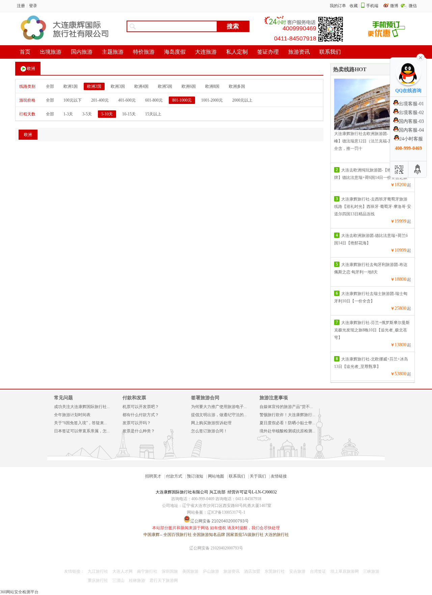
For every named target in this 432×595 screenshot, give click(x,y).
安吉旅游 (297, 571)
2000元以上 (242, 100)
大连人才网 (122, 571)
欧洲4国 (141, 86)
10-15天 (129, 114)
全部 (50, 86)
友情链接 (279, 476)
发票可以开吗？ (137, 423)
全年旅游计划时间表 (72, 414)
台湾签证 (318, 571)
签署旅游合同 (205, 397)
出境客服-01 (411, 103)
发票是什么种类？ (139, 431)
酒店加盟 (252, 571)
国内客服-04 (411, 130)
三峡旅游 (371, 571)
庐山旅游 (211, 571)
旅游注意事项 (274, 397)
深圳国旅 (170, 571)
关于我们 (258, 476)
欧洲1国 (70, 86)
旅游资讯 (231, 571)
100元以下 (72, 100)
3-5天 (87, 114)
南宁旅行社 (147, 571)
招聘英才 (153, 476)
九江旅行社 (98, 571)
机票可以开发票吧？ (141, 406)
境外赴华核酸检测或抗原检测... (287, 431)
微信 (413, 5)
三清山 (118, 580)
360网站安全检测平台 (19, 592)
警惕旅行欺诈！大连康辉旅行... (287, 414)
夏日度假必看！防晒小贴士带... (287, 423)
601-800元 (154, 100)
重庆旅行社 (98, 580)
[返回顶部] (417, 169)
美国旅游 (190, 571)
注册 (21, 5)
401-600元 (127, 100)
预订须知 (195, 476)
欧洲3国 (118, 86)
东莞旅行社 (275, 571)
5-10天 (107, 114)
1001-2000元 (212, 100)
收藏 (354, 5)
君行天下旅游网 (164, 580)
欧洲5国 (165, 86)
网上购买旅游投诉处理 (211, 423)
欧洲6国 (189, 86)
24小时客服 (411, 138)
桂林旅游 (137, 580)
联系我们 (237, 476)
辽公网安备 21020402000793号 (216, 548)
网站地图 (216, 476)
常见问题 (63, 397)
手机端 (372, 5)
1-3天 (68, 114)
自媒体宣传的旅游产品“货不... (286, 406)
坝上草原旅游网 (344, 571)
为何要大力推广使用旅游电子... (219, 406)
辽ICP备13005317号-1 (226, 512)
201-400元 (100, 100)
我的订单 (338, 5)
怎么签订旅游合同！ (209, 431)
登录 (33, 5)
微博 (394, 5)
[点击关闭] (420, 57)
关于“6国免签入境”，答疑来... (80, 423)
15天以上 (153, 114)
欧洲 (31, 68)
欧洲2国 (94, 86)
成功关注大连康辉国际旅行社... (82, 406)
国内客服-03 (411, 121)
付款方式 (174, 476)
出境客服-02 (411, 112)
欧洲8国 (212, 86)
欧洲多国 (237, 86)
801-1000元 (182, 100)
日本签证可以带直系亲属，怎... (82, 431)
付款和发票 (134, 397)
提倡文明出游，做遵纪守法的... (219, 414)
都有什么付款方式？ (141, 414)
